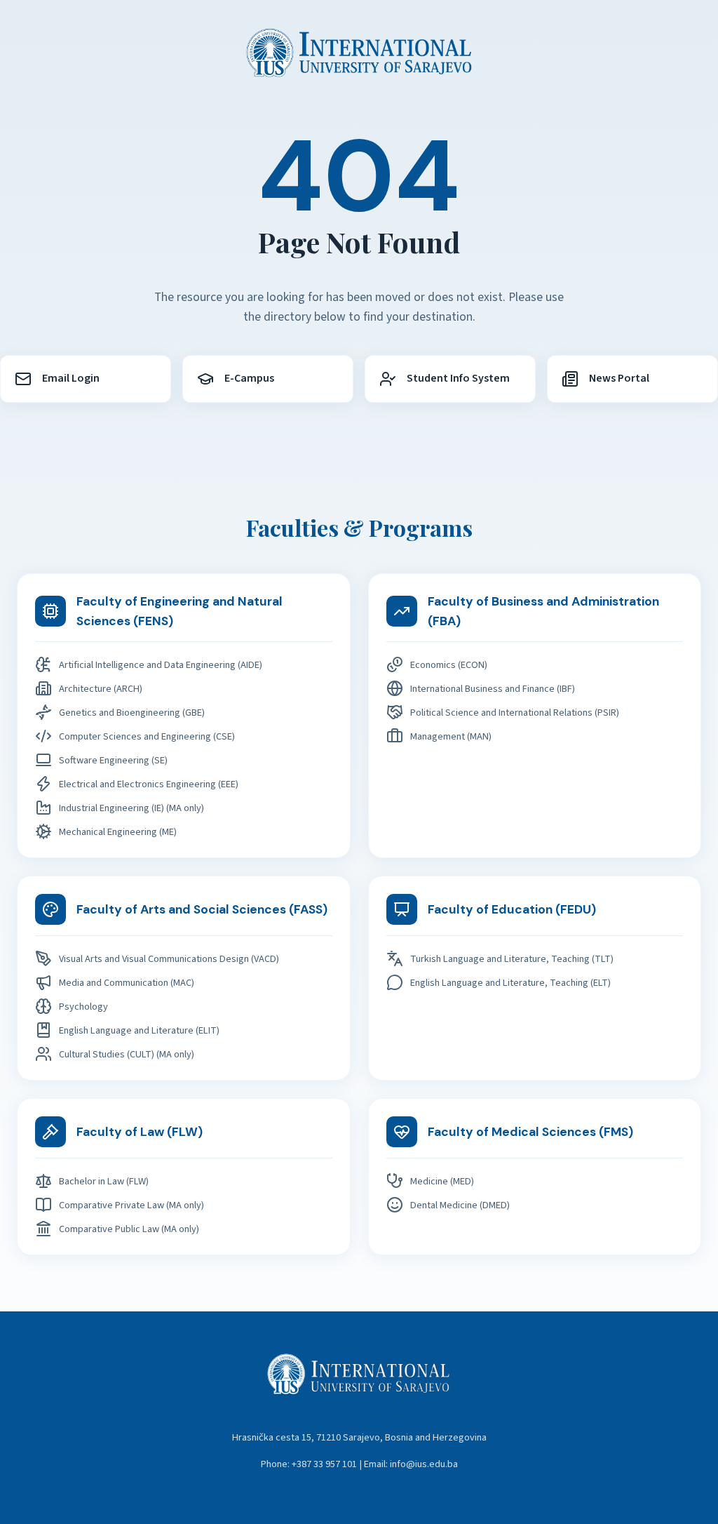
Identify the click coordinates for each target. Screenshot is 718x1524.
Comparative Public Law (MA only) (129, 1229)
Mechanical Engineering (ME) (118, 831)
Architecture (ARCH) (100, 688)
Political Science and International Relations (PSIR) (514, 712)
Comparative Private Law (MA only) (131, 1205)
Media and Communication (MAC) (126, 982)
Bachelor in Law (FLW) (104, 1181)
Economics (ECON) (448, 664)
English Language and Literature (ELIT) (139, 1030)
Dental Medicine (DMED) (460, 1205)
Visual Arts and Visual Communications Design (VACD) (169, 958)
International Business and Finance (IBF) (492, 688)
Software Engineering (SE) (113, 760)
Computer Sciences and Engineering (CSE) (147, 736)
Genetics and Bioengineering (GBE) (132, 712)
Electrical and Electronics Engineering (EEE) (148, 784)
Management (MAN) (451, 736)
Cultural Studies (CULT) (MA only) (126, 1054)
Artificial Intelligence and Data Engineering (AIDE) (160, 664)
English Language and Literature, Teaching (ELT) (510, 982)
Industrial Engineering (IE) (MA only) (131, 808)
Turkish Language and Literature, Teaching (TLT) (512, 958)
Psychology (83, 1006)
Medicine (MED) (442, 1181)
